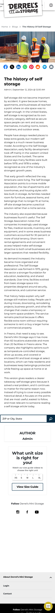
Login (6, 585)
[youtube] (37, 512)
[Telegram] (44, 67)
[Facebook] (5, 67)
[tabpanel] (27, 577)
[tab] (27, 577)
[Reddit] (38, 67)
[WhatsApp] (25, 67)
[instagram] (17, 512)
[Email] (51, 67)
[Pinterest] (31, 67)
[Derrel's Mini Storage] (23, 9)
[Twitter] (12, 67)
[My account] (51, 5)
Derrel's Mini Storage (27, 609)
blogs (15, 26)
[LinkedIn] (18, 67)
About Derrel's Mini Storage (18, 577)
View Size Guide (27, 486)
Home (4, 26)
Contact (7, 593)
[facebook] (27, 512)
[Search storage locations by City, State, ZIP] (51, 419)
